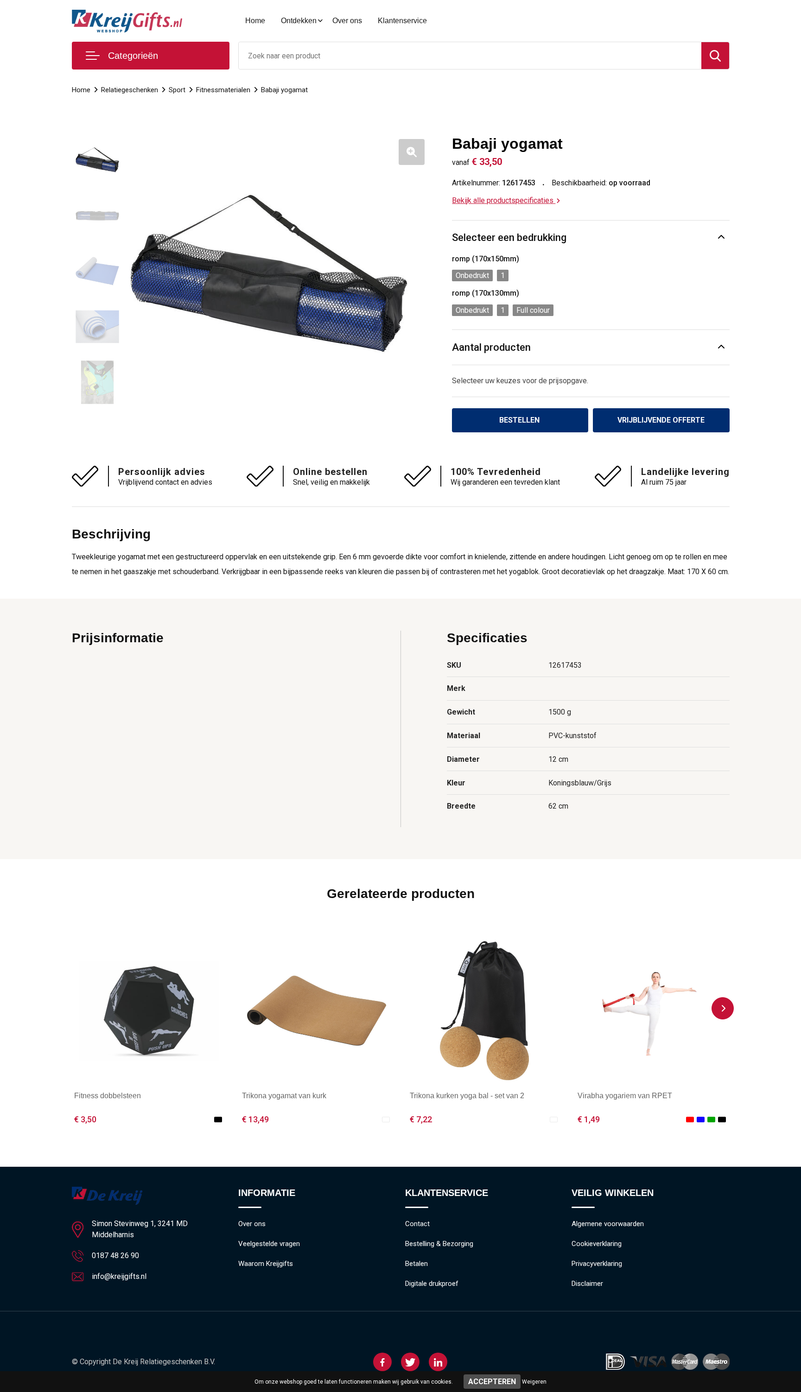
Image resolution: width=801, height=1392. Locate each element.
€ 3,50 (85, 1119)
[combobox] (470, 55)
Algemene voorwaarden (608, 1224)
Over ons (347, 21)
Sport (177, 90)
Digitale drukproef (431, 1283)
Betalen (416, 1263)
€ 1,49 (589, 1119)
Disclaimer (587, 1283)
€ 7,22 (421, 1119)
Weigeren (534, 1382)
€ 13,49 (255, 1119)
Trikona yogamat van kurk (284, 1096)
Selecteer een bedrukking (509, 237)
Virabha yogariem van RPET (625, 1096)
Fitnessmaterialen (223, 90)
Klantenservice (402, 21)
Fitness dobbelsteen (107, 1096)
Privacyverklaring (597, 1263)
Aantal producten (491, 347)
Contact (417, 1224)
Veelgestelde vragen (269, 1244)
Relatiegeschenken (129, 90)
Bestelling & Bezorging (439, 1244)
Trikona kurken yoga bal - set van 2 (467, 1096)
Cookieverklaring (597, 1244)
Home (255, 21)
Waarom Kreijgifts (265, 1263)
